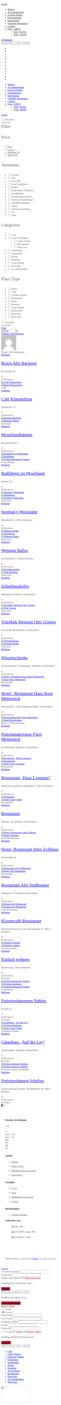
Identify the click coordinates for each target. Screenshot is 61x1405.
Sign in (6, 1289)
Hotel (14, 301)
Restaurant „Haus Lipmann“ (26, 777)
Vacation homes (19, 295)
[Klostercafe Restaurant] (13, 907)
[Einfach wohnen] (10, 945)
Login (4, 4)
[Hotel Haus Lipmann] (13, 764)
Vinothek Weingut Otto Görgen (28, 621)
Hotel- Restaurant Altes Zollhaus (29, 849)
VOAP (34, 1259)
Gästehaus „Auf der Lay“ (23, 1042)
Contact (11, 26)
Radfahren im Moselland (23, 473)
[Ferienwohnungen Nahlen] (15, 459)
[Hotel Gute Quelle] (11, 799)
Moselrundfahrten (16, 434)
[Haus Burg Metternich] (13, 679)
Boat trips (16, 266)
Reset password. (33, 1278)
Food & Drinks (15, 15)
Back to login (8, 1306)
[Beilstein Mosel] (10, 421)
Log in (4, 1268)
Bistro (14, 288)
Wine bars (22, 247)
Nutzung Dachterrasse (22, 199)
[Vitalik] (8, 349)
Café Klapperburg (16, 398)
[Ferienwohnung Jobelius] (14, 1066)
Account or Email (10, 1271)
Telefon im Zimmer (20, 209)
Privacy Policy (34, 1331)
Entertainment (14, 17)
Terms (19, 1331)
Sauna (14, 206)
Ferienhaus (16, 250)
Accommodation (16, 12)
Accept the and (23, 1331)
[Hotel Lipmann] (10, 835)
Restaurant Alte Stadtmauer (25, 885)
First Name (6, 1315)
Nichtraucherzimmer (21, 196)
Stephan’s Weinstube (19, 511)
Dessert (15, 175)
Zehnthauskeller (15, 586)
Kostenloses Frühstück (22, 190)
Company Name (9, 1321)
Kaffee (14, 187)
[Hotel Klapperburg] (11, 385)
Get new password (11, 1303)
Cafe (13, 235)
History (11, 9)
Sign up (6, 1342)
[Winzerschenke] (10, 643)
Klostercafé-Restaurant (21, 920)
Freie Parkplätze (19, 184)
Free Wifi (15, 181)
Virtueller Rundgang (18, 23)
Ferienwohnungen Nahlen (23, 1000)
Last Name (6, 1318)
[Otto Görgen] (8, 608)
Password (6, 1274)
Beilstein (5, 355)
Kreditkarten (17, 193)
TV (13, 212)
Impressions (13, 20)
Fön (13, 178)
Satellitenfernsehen (20, 203)
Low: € (11, 149)
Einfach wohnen (15, 959)
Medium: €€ (14, 152)
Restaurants (23, 244)
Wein (13, 215)
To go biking (17, 263)
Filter (3, 328)
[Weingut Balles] (10, 536)
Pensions (15, 259)
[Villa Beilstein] (9, 572)
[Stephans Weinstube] (12, 498)
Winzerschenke (14, 657)
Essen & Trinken (19, 238)
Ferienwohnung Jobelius (22, 1080)
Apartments (17, 253)
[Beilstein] (6, 40)
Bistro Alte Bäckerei (19, 363)
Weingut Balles (14, 550)
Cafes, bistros (24, 241)
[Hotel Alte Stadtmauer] (13, 871)
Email (4, 1325)
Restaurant (10, 813)
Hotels (14, 256)
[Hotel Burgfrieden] (11, 720)
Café (13, 292)
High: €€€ (13, 155)
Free (10, 146)
